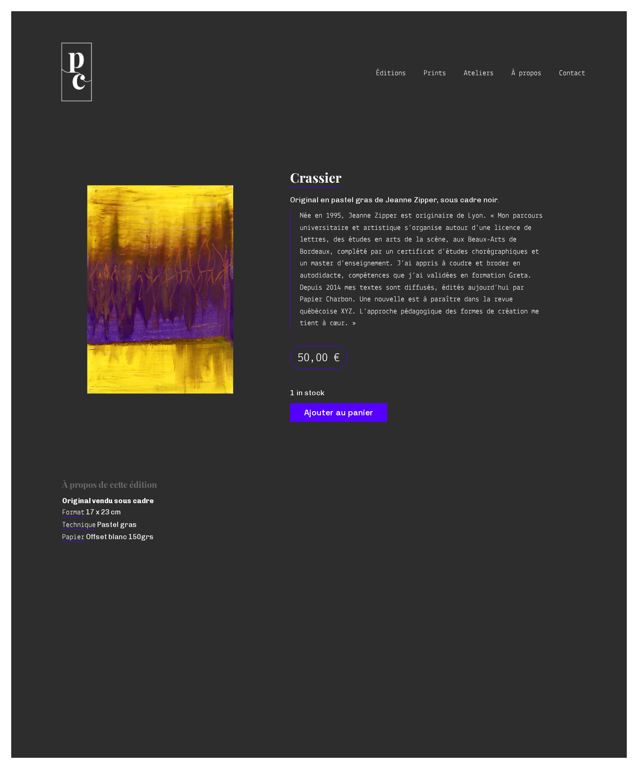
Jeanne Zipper (372, 216)
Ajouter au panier (338, 412)
